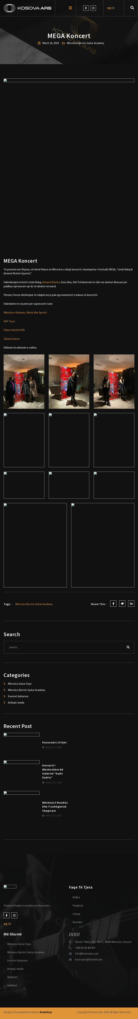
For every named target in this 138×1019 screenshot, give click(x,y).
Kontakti (77, 922)
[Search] (128, 647)
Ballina (76, 897)
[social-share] (113, 603)
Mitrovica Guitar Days (19, 944)
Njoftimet (12, 977)
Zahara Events (12, 338)
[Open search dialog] (132, 8)
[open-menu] (70, 8)
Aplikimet (12, 985)
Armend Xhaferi (51, 282)
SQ (109, 8)
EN (112, 8)
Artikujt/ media (15, 968)
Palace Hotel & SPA (14, 330)
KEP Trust (9, 321)
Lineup (76, 914)
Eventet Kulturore (17, 960)
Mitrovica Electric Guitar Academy (25, 952)
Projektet (78, 905)
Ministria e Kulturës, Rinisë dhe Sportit (25, 312)
